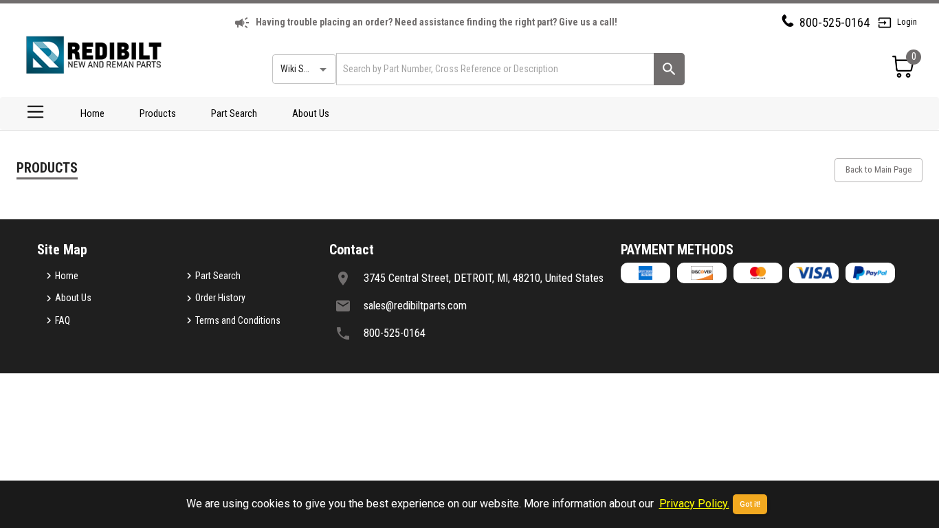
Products (158, 113)
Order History (220, 297)
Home (92, 113)
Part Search (234, 113)
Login (907, 21)
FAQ (62, 320)
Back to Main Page (879, 169)
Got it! (750, 504)
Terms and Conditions (237, 320)
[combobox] (494, 69)
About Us (310, 113)
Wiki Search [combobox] (303, 68)
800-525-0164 (834, 22)
